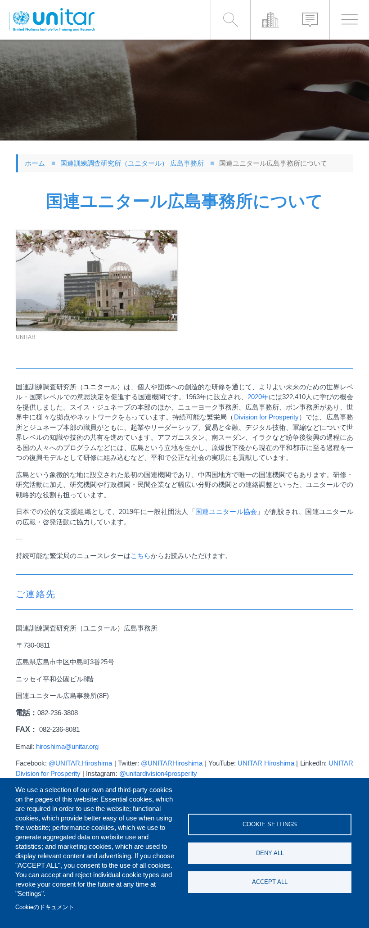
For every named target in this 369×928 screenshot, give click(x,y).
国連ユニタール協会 (226, 511)
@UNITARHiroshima (171, 763)
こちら (140, 555)
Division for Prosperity (266, 417)
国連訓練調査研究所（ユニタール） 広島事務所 (132, 163)
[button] (97, 280)
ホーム (35, 163)
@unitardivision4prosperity (158, 773)
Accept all (270, 881)
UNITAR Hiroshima (266, 763)
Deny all (270, 853)
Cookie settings (270, 824)
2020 (255, 397)
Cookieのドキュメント (44, 907)
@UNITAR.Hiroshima (80, 763)
